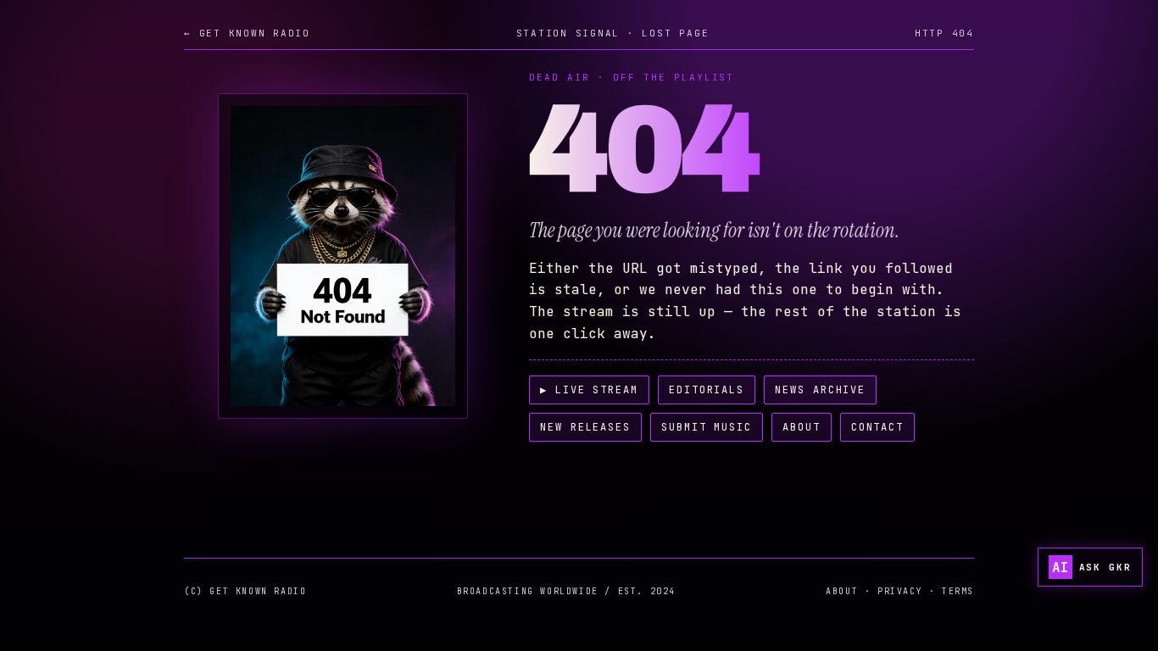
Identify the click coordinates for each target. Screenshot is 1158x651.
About (801, 427)
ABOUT (842, 591)
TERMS (958, 591)
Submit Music (706, 427)
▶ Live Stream (589, 390)
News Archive (820, 390)
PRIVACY (899, 591)
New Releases (585, 427)
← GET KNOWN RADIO (247, 33)
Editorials (706, 390)
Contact (877, 427)
